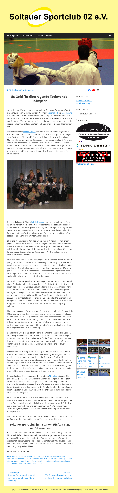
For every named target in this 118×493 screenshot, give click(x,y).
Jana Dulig (68, 459)
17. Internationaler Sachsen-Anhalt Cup (24, 456)
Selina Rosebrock (45, 461)
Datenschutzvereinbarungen (70, 490)
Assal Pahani (20, 459)
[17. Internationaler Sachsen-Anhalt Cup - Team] (40, 184)
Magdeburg (67, 113)
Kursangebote (13, 35)
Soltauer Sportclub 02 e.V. (31, 490)
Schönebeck (53, 113)
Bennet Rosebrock (32, 459)
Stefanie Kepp (16, 463)
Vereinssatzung (83, 103)
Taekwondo (28, 35)
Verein (49, 35)
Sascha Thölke (29, 131)
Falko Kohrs (58, 459)
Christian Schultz (46, 459)
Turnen (39, 35)
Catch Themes (103, 490)
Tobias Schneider (39, 463)
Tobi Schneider (37, 222)
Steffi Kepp (54, 376)
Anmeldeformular (84, 100)
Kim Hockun (11, 461)
